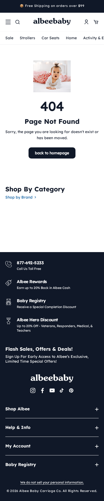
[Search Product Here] (17, 22)
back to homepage (52, 153)
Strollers (27, 38)
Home (71, 38)
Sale (9, 38)
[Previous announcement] (7, 6)
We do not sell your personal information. (52, 482)
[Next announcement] (97, 6)
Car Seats (50, 38)
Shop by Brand (19, 197)
